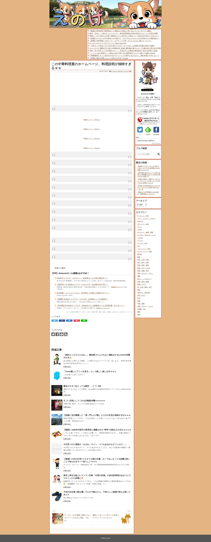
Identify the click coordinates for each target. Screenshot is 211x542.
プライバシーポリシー (156, 143)
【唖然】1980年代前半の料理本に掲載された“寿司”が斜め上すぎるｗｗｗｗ (97, 430)
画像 (130, 71)
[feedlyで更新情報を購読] (61, 334)
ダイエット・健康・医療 (145, 232)
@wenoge (149, 88)
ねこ (138, 246)
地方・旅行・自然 (143, 262)
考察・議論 (141, 303)
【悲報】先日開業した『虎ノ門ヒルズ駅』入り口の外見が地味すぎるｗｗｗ (97, 415)
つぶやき (140, 238)
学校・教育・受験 (143, 265)
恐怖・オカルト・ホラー (145, 273)
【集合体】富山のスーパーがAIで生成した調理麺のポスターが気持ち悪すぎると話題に (148, 174)
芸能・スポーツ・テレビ (145, 306)
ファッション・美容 (143, 249)
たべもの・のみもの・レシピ (119, 71)
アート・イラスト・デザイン (146, 218)
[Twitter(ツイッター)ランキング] (148, 122)
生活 (138, 298)
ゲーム (139, 227)
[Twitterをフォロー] (53, 334)
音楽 (138, 314)
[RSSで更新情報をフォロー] (65, 334)
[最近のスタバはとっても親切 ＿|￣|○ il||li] (56, 390)
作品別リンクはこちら (102, 308)
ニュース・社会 (142, 243)
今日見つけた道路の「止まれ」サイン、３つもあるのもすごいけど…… (95, 444)
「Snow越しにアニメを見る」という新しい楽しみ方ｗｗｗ (89, 371)
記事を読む (67, 367)
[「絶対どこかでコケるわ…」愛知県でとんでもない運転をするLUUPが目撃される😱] (56, 359)
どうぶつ (140, 240)
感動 (138, 276)
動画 (138, 257)
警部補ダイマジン (116, 287)
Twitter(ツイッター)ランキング (148, 123)
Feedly (148, 134)
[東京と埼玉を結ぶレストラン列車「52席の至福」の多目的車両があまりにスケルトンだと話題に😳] (56, 479)
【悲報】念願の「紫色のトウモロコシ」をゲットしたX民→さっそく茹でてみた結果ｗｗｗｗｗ (148, 181)
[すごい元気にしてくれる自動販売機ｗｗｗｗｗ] (56, 405)
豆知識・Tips (141, 309)
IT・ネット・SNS (143, 216)
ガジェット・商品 (143, 224)
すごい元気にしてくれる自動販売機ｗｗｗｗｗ (84, 401)
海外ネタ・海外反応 (143, 292)
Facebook (156, 134)
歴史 (138, 290)
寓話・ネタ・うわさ (143, 268)
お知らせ (140, 221)
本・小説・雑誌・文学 (144, 287)
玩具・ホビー (141, 295)
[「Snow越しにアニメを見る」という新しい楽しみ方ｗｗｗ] (56, 375)
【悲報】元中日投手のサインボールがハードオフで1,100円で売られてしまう (148, 187)
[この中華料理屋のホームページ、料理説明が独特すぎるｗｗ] (69, 320)
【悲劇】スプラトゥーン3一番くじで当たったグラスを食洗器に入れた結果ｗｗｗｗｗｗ (148, 168)
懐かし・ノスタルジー (144, 279)
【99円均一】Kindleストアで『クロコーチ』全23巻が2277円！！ (82, 284)
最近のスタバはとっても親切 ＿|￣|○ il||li (82, 386)
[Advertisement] (67, 44)
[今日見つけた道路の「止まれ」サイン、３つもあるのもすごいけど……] (56, 448)
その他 (139, 229)
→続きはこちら (141, 114)
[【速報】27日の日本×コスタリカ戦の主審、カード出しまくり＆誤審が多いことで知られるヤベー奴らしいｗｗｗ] (56, 463)
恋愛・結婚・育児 (143, 270)
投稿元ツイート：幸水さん (92, 119)
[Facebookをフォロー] (57, 334)
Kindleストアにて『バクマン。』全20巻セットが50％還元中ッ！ (82, 278)
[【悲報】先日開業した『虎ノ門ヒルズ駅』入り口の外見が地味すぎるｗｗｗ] (56, 419)
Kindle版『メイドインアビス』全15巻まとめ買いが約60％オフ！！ (83, 293)
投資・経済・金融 (143, 281)
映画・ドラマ (141, 284)
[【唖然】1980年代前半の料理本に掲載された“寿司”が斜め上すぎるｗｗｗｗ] (56, 434)
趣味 (138, 312)
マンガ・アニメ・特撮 (144, 251)
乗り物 (139, 254)
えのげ (108, 538)
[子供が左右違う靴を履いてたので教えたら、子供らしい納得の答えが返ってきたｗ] (56, 496)
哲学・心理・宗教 (143, 260)
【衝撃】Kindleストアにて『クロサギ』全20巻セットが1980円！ (82, 299)
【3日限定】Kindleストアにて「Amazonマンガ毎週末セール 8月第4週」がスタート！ (91, 305)
